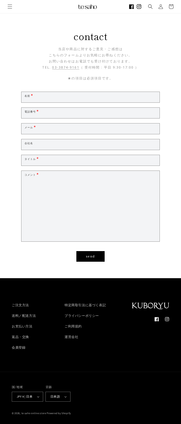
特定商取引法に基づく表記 (85, 305)
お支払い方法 (22, 326)
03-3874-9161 (65, 68)
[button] (10, 6)
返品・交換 (20, 337)
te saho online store (33, 413)
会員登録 (18, 347)
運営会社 (71, 337)
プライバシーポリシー (82, 316)
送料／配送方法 (24, 316)
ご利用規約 (73, 326)
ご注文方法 (20, 305)
